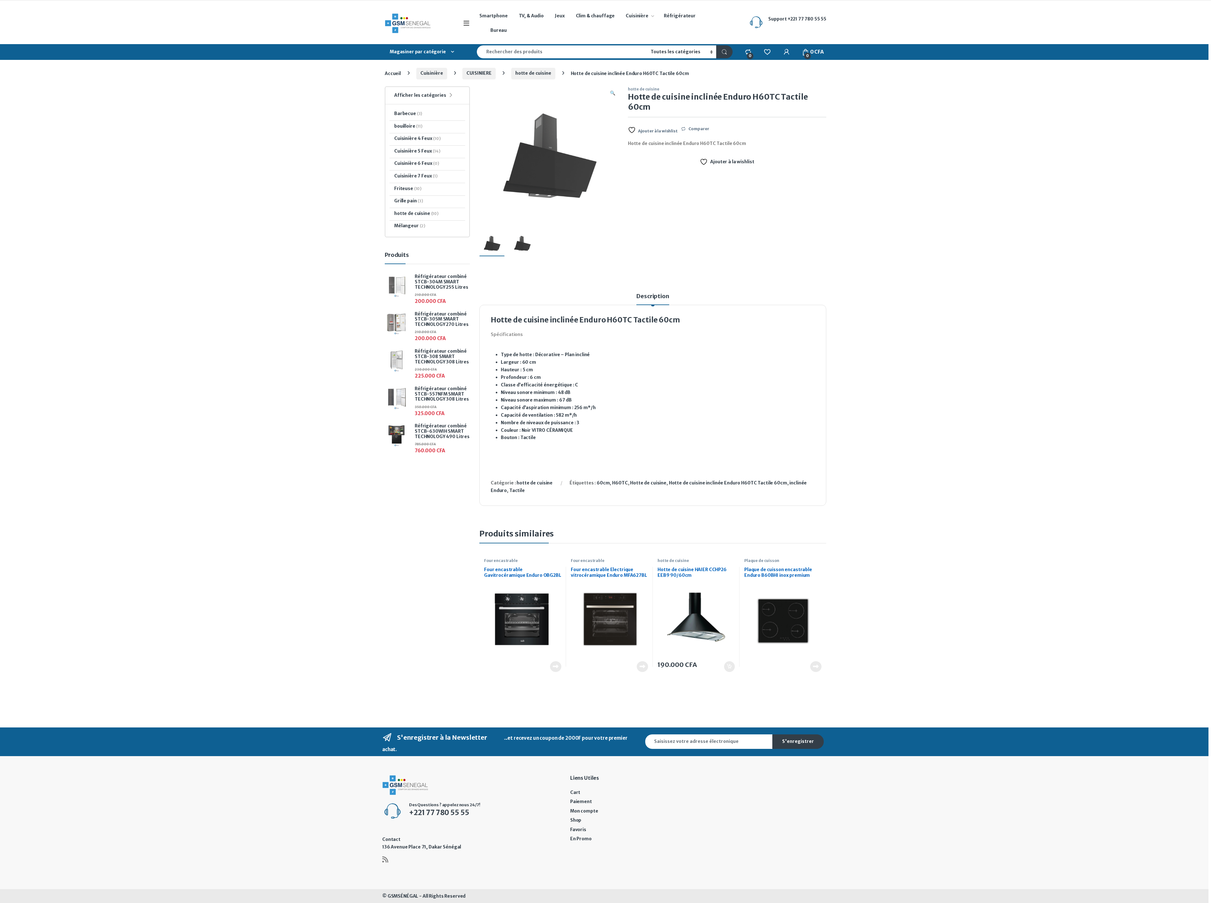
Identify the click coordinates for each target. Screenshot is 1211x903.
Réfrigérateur (680, 16)
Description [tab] (652, 296)
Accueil (393, 73)
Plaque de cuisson (761, 560)
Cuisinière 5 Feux (417, 151)
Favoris (578, 829)
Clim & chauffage (595, 16)
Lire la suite (555, 666)
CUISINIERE (479, 73)
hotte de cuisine (533, 73)
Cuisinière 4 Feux (417, 138)
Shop (575, 820)
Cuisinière (637, 16)
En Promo (581, 839)
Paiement (581, 801)
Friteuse (408, 188)
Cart (575, 792)
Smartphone (493, 16)
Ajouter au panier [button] (726, 666)
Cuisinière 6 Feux (416, 163)
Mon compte (584, 811)
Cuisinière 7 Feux (416, 176)
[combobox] (562, 51)
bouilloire (408, 126)
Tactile (517, 490)
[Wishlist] (767, 52)
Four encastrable (501, 560)
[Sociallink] (385, 859)
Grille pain (408, 201)
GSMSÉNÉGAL (403, 896)
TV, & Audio (531, 16)
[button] (612, 93)
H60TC (620, 483)
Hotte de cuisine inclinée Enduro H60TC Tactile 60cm (728, 483)
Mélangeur (409, 226)
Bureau (498, 30)
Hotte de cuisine (648, 483)
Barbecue (408, 113)
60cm (603, 483)
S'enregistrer (798, 741)
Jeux (560, 16)
